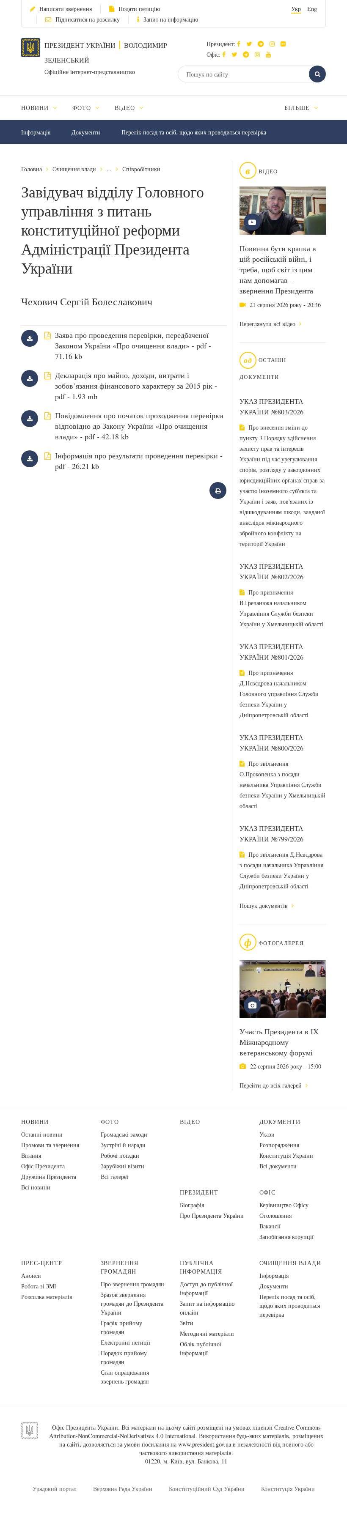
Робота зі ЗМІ (38, 1286)
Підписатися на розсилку (87, 19)
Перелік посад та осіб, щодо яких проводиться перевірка (193, 132)
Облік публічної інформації (200, 1348)
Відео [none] (126, 108)
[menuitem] (43, 108)
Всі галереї (114, 1177)
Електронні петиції (125, 1342)
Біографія (192, 1205)
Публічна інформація (201, 1267)
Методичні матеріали (207, 1333)
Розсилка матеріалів (46, 1297)
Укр (296, 9)
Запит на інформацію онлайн (207, 1307)
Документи (86, 132)
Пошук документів (264, 906)
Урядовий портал (55, 1489)
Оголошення (275, 1215)
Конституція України (286, 1155)
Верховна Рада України (122, 1489)
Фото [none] (82, 108)
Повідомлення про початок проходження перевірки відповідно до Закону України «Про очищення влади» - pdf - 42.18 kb (139, 425)
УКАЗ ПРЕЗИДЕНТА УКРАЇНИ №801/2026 (271, 652)
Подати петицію (139, 9)
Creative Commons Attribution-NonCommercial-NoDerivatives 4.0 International (185, 1431)
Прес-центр (41, 1263)
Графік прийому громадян (121, 1327)
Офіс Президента (43, 1166)
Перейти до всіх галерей (271, 1085)
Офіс (267, 1192)
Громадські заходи (124, 1134)
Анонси (31, 1275)
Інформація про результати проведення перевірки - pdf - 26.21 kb (139, 460)
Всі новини (35, 1187)
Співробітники (141, 169)
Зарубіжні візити (122, 1166)
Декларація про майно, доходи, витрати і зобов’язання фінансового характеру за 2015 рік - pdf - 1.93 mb (136, 385)
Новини (35, 1122)
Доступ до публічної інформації (206, 1288)
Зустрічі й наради (123, 1145)
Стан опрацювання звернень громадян (125, 1376)
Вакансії (270, 1226)
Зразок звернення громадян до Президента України (132, 1303)
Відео (190, 1122)
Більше (298, 108)
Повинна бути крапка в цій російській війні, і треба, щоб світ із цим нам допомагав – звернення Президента (278, 269)
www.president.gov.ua (204, 1444)
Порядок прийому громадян (124, 1357)
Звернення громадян (120, 1267)
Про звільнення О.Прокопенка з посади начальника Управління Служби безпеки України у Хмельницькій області (282, 784)
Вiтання (31, 1155)
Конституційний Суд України (207, 1489)
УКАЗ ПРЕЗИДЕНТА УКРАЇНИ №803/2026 (271, 407)
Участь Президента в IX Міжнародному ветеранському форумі (279, 1042)
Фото (110, 1122)
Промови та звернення (50, 1145)
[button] (251, 44)
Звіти (186, 1323)
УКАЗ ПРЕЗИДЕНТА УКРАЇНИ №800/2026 (271, 743)
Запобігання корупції (286, 1237)
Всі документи (278, 1166)
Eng (312, 9)
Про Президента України (212, 1215)
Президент (199, 1192)
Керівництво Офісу (283, 1205)
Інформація (35, 132)
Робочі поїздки (120, 1155)
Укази (267, 1134)
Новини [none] (36, 108)
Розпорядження (279, 1145)
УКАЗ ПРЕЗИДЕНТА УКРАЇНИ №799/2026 (271, 834)
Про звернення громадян (132, 1284)
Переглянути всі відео (268, 324)
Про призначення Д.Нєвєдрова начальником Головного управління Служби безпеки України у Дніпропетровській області (279, 694)
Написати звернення (65, 9)
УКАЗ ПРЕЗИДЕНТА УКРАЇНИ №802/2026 (271, 571)
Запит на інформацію (170, 19)
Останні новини (42, 1134)
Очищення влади (74, 169)
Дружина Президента (48, 1177)
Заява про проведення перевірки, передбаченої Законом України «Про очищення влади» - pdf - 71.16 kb (133, 345)
